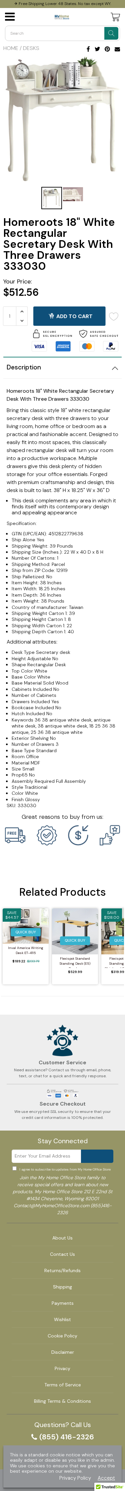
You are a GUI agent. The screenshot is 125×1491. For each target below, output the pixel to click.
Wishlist (62, 1319)
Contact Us (62, 1254)
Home (10, 48)
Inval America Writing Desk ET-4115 (25, 950)
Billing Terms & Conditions (62, 1401)
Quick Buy (25, 932)
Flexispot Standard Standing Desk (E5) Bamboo (75, 962)
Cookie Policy (62, 1336)
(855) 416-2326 (66, 1437)
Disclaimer (62, 1352)
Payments (63, 1303)
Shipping (62, 1287)
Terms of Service (62, 1385)
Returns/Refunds (62, 1270)
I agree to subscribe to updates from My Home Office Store (65, 1169)
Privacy (62, 1368)
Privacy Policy (75, 1478)
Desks (31, 48)
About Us (62, 1238)
